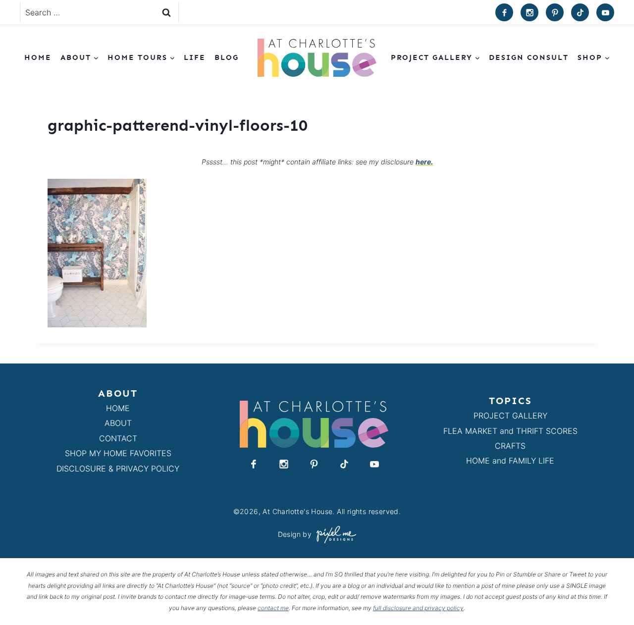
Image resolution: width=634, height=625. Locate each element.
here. (424, 161)
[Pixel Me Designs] (334, 534)
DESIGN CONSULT (529, 57)
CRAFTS (510, 446)
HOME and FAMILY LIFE (510, 461)
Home (38, 57)
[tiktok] (580, 12)
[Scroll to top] (608, 594)
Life (195, 57)
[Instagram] (529, 12)
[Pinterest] (555, 12)
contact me (273, 608)
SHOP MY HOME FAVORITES (118, 453)
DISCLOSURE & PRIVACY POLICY (117, 468)
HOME (118, 408)
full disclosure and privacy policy (418, 608)
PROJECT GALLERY (510, 415)
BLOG (226, 57)
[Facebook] (504, 12)
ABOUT (118, 423)
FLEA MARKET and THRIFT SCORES (510, 431)
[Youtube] (605, 12)
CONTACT (118, 438)
